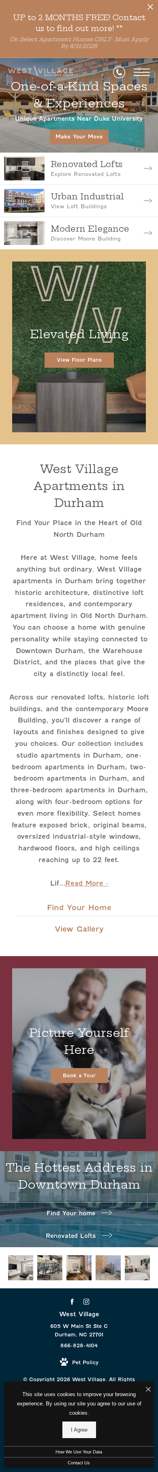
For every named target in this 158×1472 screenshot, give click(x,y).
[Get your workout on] (49, 1267)
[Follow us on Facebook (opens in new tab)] (72, 1301)
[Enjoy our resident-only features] (108, 1267)
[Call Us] (119, 72)
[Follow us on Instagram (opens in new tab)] (86, 1301)
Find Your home (72, 1213)
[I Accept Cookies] (148, 1390)
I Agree (79, 1430)
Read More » (86, 883)
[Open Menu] (142, 72)
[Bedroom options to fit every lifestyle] (137, 1267)
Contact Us (79, 1462)
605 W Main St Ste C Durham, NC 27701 (79, 1330)
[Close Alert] (150, 9)
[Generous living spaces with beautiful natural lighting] (20, 1267)
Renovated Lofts (72, 1236)
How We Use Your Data (79, 1451)
